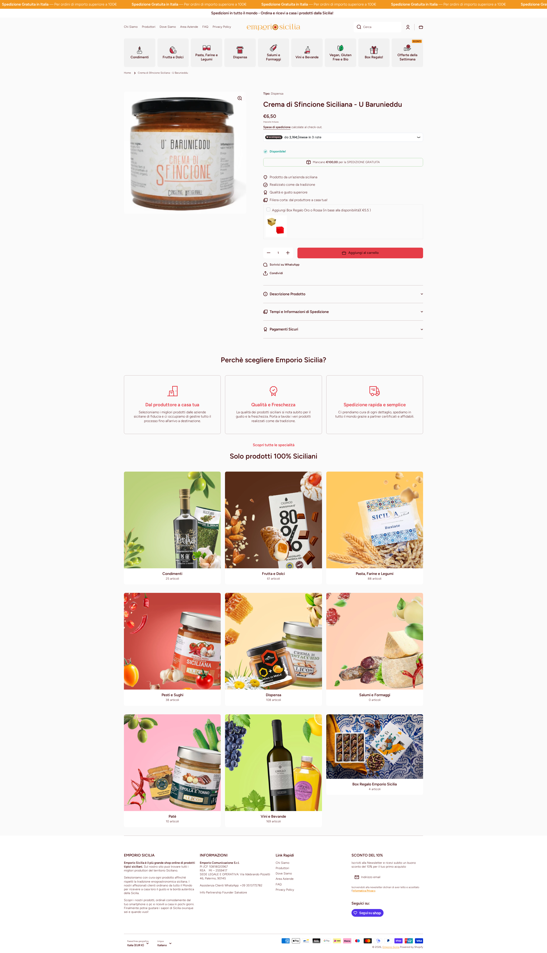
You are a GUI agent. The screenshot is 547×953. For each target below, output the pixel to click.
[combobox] (377, 27)
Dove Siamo (284, 873)
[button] (273, 273)
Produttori (282, 868)
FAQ (279, 884)
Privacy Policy (285, 890)
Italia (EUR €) (135, 945)
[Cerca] (357, 27)
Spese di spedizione (277, 127)
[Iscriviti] (417, 877)
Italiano (162, 945)
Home (127, 72)
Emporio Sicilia (390, 947)
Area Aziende (285, 879)
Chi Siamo (282, 863)
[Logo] (273, 27)
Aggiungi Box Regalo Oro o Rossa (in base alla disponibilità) (321, 210)
